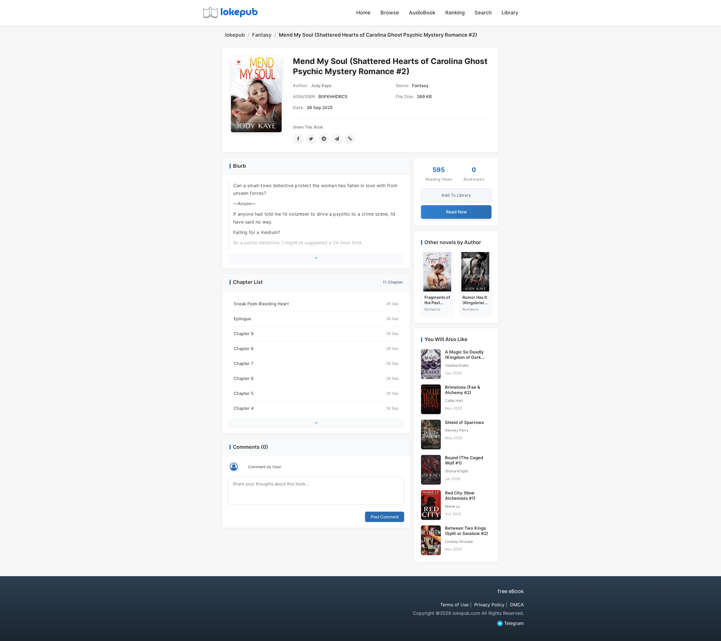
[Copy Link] (350, 139)
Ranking (455, 13)
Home (363, 13)
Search (483, 13)
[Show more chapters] (316, 423)
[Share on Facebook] (298, 139)
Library (510, 13)
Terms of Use (454, 604)
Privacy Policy (489, 604)
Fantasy (262, 35)
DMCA (517, 604)
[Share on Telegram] (337, 139)
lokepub (235, 35)
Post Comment (385, 516)
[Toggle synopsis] (316, 258)
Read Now (456, 212)
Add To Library (456, 195)
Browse (389, 13)
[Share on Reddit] (324, 139)
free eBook (511, 591)
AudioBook (422, 13)
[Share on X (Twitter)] (311, 139)
